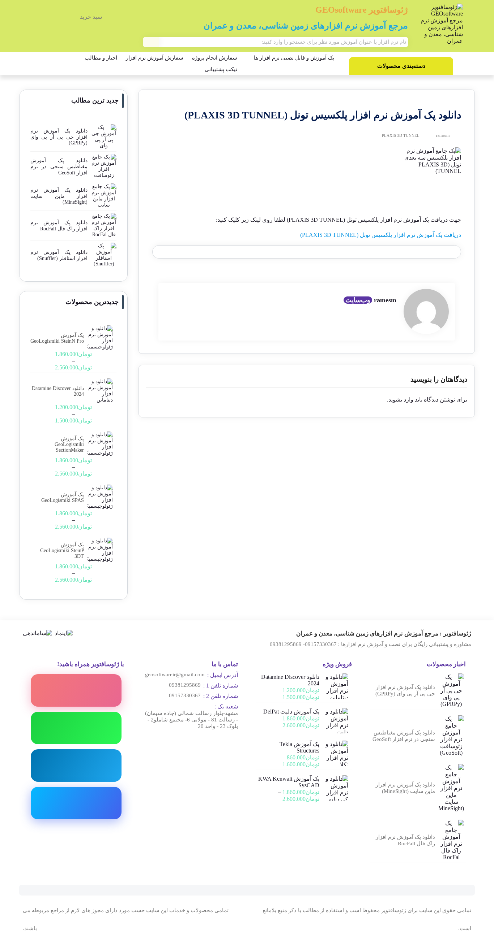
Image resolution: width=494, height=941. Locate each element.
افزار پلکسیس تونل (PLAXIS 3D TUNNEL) (352, 235)
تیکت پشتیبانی (221, 69)
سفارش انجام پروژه (214, 58)
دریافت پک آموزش (438, 235)
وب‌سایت (357, 300)
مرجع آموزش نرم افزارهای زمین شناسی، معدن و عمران (306, 25)
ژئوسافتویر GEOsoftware (361, 9)
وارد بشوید (400, 399)
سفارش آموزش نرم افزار (154, 58)
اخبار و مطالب (101, 58)
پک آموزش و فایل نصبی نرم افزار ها (294, 58)
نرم (410, 235)
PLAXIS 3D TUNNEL (401, 135)
